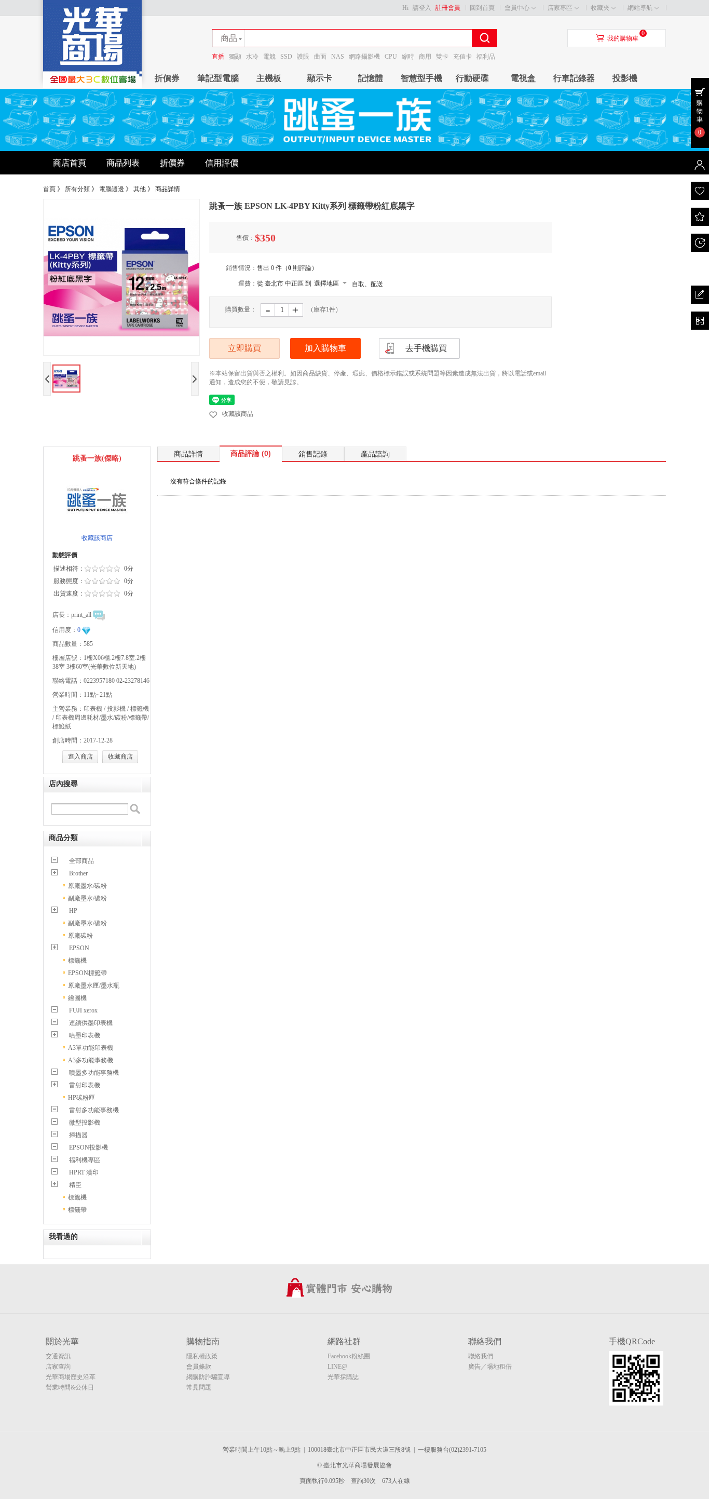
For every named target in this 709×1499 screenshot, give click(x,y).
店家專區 (560, 7)
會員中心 (517, 7)
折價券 (167, 78)
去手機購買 (426, 348)
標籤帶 (77, 1209)
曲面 (320, 56)
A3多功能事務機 (90, 1060)
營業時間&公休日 (70, 1387)
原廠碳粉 (80, 935)
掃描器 (78, 1135)
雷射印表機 (84, 1085)
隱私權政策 (201, 1356)
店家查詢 (58, 1366)
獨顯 (235, 56)
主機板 (268, 78)
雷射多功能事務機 (94, 1110)
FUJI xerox (83, 1010)
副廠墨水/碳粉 (87, 898)
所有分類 (77, 189)
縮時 (408, 56)
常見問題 (198, 1387)
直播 (218, 56)
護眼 (303, 56)
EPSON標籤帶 (87, 973)
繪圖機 (77, 998)
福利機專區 (84, 1160)
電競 (269, 56)
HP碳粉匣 (81, 1097)
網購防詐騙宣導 (208, 1377)
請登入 (422, 7)
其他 (139, 189)
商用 (425, 56)
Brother (78, 873)
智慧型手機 (421, 78)
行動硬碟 (472, 78)
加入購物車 (325, 348)
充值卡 (462, 56)
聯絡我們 (480, 1356)
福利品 (485, 56)
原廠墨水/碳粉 (87, 885)
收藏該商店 (97, 538)
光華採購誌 (343, 1377)
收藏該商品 (237, 413)
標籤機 (77, 960)
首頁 (49, 189)
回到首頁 (482, 7)
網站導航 (640, 7)
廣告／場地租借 (490, 1366)
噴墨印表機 (84, 1035)
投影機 (624, 78)
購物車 (700, 111)
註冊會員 (447, 7)
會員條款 (198, 1366)
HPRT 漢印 (84, 1172)
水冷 (252, 56)
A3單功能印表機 (90, 1047)
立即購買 (244, 348)
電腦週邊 (111, 189)
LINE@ (337, 1366)
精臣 (75, 1185)
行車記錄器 (574, 78)
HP (73, 910)
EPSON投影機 (88, 1147)
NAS (337, 56)
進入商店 (80, 756)
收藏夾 (600, 7)
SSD (286, 56)
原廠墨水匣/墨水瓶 (93, 985)
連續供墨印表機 (91, 1023)
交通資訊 (58, 1356)
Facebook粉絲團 (349, 1356)
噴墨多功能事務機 (94, 1072)
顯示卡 (319, 78)
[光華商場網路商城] (92, 86)
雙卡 (442, 56)
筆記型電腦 (218, 78)
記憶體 (370, 78)
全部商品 (81, 861)
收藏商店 (120, 756)
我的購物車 (622, 38)
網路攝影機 (364, 56)
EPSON (79, 948)
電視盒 (523, 78)
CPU (391, 56)
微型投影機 (84, 1122)
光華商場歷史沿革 (71, 1377)
